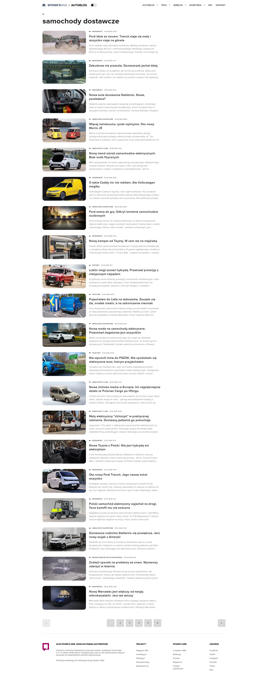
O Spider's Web (179, 650)
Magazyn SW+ (142, 650)
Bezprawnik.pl (142, 666)
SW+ (210, 5)
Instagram (214, 658)
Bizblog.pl (140, 658)
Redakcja (177, 654)
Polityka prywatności (178, 667)
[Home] (78, 5)
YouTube (213, 662)
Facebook (214, 650)
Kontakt (221, 5)
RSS (211, 670)
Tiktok (212, 666)
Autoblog (148, 5)
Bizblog (178, 5)
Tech (164, 5)
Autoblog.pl (141, 654)
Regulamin (177, 662)
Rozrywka (195, 5)
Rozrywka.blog (142, 662)
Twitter (212, 654)
